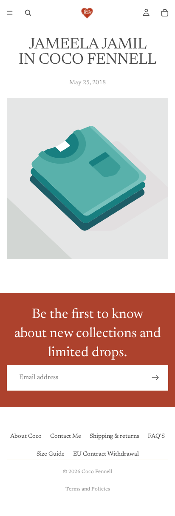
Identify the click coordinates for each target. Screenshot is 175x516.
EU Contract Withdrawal (106, 454)
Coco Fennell (97, 471)
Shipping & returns (114, 436)
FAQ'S (156, 436)
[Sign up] (155, 378)
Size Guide (51, 454)
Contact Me (65, 436)
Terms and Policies (87, 489)
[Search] (28, 12)
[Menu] (10, 13)
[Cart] (164, 12)
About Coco (26, 436)
